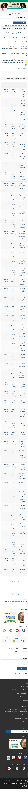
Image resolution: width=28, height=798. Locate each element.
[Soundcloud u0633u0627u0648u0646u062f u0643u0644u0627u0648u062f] (22, 1)
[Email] (17, 25)
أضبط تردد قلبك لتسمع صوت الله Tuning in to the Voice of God (22, 187)
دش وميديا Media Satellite (21, 693)
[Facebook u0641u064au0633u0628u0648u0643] (26, 1)
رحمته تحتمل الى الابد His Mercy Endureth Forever (22, 425)
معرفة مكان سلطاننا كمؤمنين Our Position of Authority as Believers (22, 235)
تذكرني (24, 665)
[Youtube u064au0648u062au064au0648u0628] (24, 1)
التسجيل (25, 673)
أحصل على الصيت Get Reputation (22, 507)
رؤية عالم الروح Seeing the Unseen (22, 299)
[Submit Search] (7, 9)
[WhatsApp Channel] (16, 1)
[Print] (8, 25)
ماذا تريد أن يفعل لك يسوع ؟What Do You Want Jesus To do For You (22, 157)
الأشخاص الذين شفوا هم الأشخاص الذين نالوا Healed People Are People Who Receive (22, 455)
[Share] (6, 25)
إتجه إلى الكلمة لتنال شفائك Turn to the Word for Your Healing (22, 176)
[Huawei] (8, 1)
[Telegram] (15, 25)
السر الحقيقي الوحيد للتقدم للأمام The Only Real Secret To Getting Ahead (22, 375)
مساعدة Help (25, 700)
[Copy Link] (11, 25)
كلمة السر (24, 658)
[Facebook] (26, 25)
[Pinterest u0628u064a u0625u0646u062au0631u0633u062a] (14, 1)
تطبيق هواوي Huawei (5, 637)
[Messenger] (24, 25)
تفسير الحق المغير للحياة (12, 62)
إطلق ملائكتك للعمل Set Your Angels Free (22, 290)
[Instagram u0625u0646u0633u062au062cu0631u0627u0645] (18, 1)
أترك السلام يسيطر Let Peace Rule (22, 402)
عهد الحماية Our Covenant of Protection (22, 356)
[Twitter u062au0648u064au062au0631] (20, 1)
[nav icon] (26, 9)
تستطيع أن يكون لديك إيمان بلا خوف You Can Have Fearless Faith (22, 146)
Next (19, 582)
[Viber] (19, 25)
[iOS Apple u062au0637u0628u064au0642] (10, 1)
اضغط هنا (4, 48)
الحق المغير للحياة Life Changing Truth (17, 4)
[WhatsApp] (21, 25)
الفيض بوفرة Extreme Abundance (22, 571)
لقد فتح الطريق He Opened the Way (22, 434)
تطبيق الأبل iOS (24, 637)
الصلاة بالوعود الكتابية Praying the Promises (22, 364)
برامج (3, 62)
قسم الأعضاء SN (24, 696)
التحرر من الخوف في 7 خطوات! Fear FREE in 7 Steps (22, 562)
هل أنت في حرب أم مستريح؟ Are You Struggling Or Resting (22, 93)
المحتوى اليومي (6, 60)
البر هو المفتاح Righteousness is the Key (22, 316)
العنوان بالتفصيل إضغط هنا (21, 41)
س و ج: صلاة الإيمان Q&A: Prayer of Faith (22, 334)
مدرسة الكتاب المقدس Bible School (19, 689)
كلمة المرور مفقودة (17, 673)
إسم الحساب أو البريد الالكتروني (20, 651)
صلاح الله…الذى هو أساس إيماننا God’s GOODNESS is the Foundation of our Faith (22, 496)
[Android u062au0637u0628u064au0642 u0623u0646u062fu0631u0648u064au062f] (12, 1)
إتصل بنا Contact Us (22, 722)
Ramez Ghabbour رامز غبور (13, 126)
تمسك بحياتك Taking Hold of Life (22, 252)
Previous (14, 582)
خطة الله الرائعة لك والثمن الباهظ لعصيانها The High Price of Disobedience (22, 224)
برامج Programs (24, 686)
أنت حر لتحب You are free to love (22, 524)
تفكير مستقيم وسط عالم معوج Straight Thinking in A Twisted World (22, 272)
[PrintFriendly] (13, 25)
